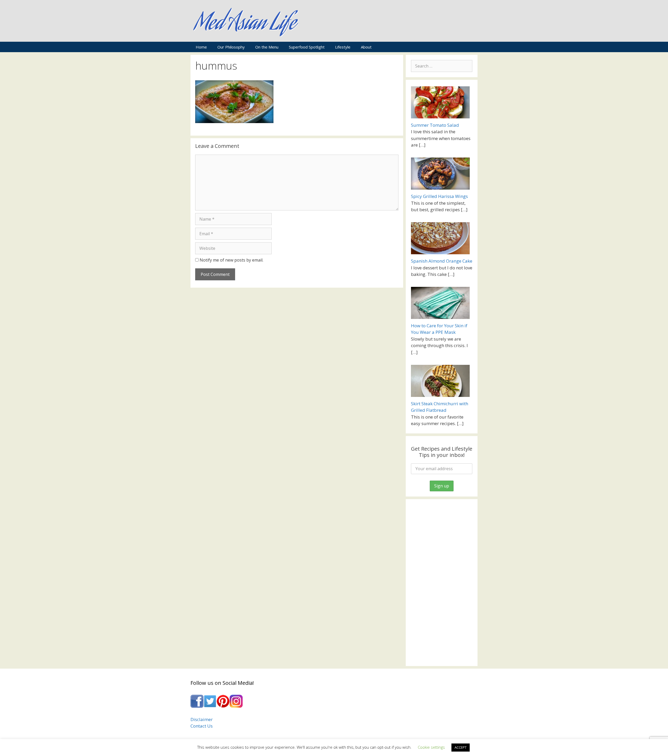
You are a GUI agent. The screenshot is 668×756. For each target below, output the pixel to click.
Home (201, 47)
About (366, 47)
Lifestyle (342, 47)
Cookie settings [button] (431, 747)
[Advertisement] (441, 582)
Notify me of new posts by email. (231, 260)
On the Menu (266, 47)
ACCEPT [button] (461, 747)
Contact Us (201, 726)
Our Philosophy (231, 47)
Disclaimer (201, 719)
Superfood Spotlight (307, 47)
